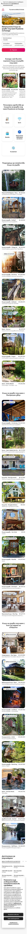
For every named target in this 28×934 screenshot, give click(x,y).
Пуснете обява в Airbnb (16, 9)
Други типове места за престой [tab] (11, 861)
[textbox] (7, 45)
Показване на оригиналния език (11, 4)
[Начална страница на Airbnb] (3, 9)
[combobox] (13, 40)
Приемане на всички (13, 914)
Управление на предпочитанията (13, 923)
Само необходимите (13, 918)
